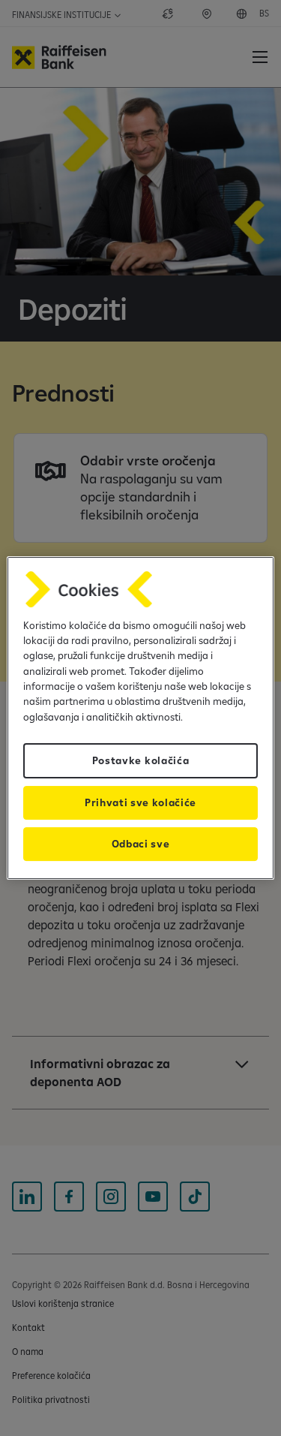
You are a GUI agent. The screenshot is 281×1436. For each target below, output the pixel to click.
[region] (140, 718)
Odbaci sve (141, 843)
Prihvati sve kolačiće (140, 802)
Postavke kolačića (141, 760)
